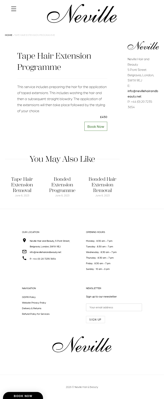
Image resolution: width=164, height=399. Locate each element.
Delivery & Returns (31, 308)
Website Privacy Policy (34, 302)
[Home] (82, 26)
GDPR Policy (29, 296)
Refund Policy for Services (36, 313)
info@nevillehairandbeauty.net (45, 252)
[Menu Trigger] (13, 8)
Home (8, 35)
